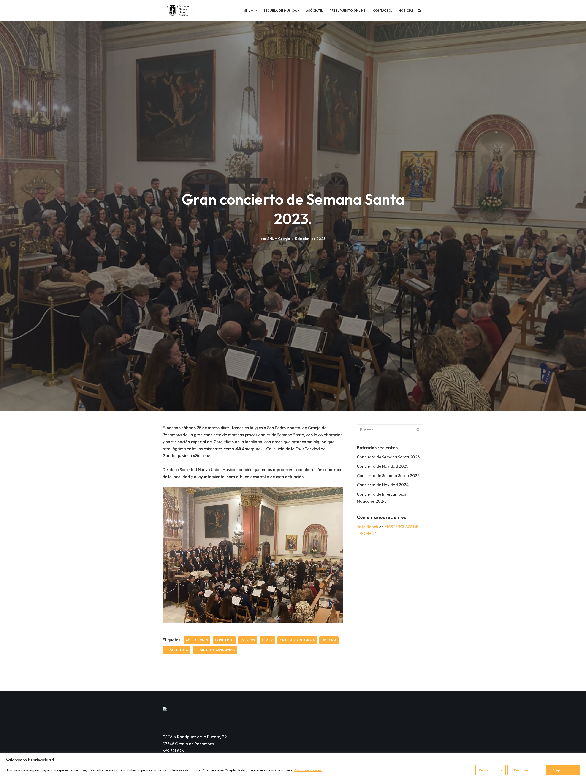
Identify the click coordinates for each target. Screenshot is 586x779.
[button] (256, 10)
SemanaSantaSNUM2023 (215, 650)
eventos (247, 640)
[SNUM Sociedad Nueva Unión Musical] (179, 10)
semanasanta (176, 650)
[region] (293, 766)
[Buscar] (419, 10)
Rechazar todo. (525, 770)
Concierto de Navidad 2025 (382, 466)
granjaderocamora (297, 640)
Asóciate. (314, 10)
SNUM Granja (278, 238)
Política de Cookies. (308, 770)
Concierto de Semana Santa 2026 (388, 457)
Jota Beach (367, 526)
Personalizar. (489, 770)
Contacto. (382, 10)
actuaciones (197, 640)
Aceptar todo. (563, 770)
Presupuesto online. (347, 10)
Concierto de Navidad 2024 (383, 484)
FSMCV (267, 640)
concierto (224, 640)
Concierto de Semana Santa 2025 (388, 475)
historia (329, 640)
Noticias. (407, 10)
